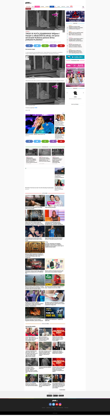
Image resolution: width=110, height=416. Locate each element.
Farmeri (52, 6)
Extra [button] (68, 6)
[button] (26, 154)
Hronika (47, 6)
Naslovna (28, 6)
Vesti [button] (33, 6)
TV (55, 6)
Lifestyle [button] (63, 6)
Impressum (53, 407)
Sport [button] (58, 6)
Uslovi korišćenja (60, 407)
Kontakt (43, 407)
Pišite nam (66, 407)
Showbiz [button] (42, 6)
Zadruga (37, 6)
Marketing (48, 407)
